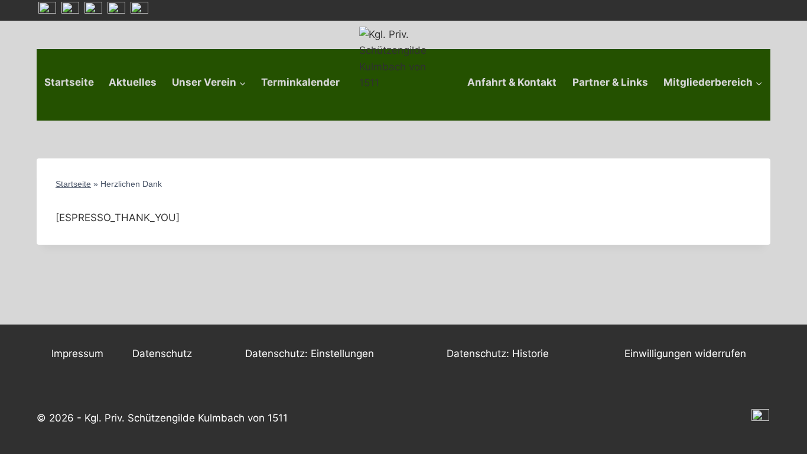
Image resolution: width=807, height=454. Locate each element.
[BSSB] (116, 11)
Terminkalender (300, 82)
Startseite (69, 82)
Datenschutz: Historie (498, 353)
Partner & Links (610, 82)
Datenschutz (162, 353)
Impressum (77, 353)
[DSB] (139, 11)
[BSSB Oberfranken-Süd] (70, 11)
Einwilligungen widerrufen (685, 353)
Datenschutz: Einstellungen (309, 353)
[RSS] (47, 11)
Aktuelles (133, 82)
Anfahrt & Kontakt (512, 82)
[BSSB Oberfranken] (93, 11)
